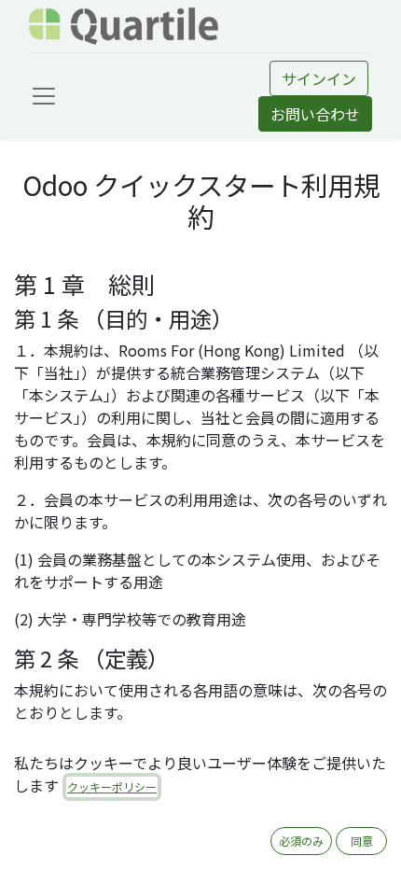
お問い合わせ (315, 114)
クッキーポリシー (112, 786)
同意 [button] (362, 841)
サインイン (319, 78)
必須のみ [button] (301, 841)
